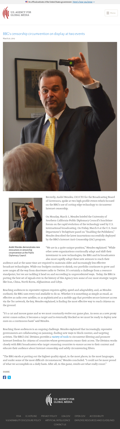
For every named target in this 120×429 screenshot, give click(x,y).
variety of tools (60, 337)
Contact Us (60, 424)
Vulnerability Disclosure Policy (23, 420)
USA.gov (65, 416)
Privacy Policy (49, 416)
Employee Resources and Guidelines (94, 420)
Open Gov (80, 416)
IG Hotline (31, 416)
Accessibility (97, 416)
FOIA (18, 416)
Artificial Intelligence (57, 420)
